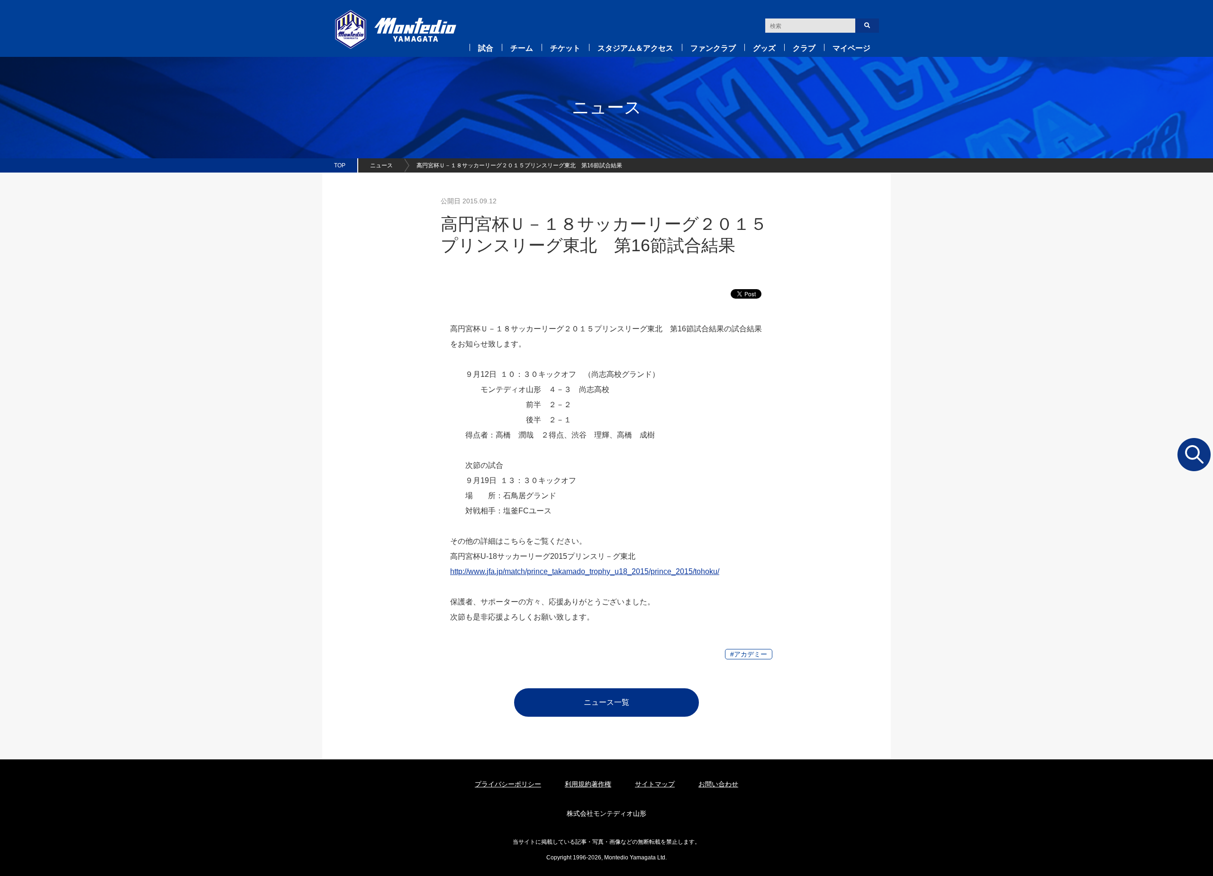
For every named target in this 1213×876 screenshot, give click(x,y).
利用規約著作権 (588, 784)
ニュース (381, 165)
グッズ (764, 48)
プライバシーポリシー (508, 784)
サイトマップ (655, 784)
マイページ (851, 48)
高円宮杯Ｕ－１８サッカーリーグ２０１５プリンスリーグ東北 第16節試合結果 (519, 165)
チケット (565, 48)
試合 (485, 48)
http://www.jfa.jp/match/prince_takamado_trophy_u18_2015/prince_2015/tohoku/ (584, 571)
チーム (521, 48)
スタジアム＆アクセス (635, 48)
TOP (339, 165)
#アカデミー (748, 654)
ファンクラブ (713, 48)
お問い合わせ (718, 784)
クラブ (804, 48)
